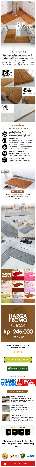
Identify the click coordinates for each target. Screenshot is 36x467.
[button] (18, 463)
